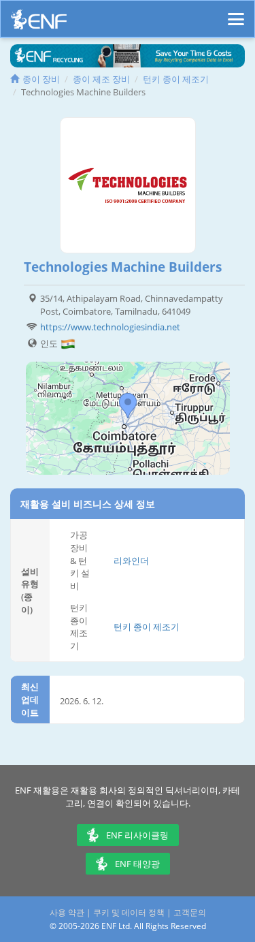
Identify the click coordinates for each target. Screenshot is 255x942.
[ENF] (39, 23)
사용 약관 (67, 912)
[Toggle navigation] (236, 13)
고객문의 (189, 912)
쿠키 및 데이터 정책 (129, 912)
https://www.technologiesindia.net (110, 327)
